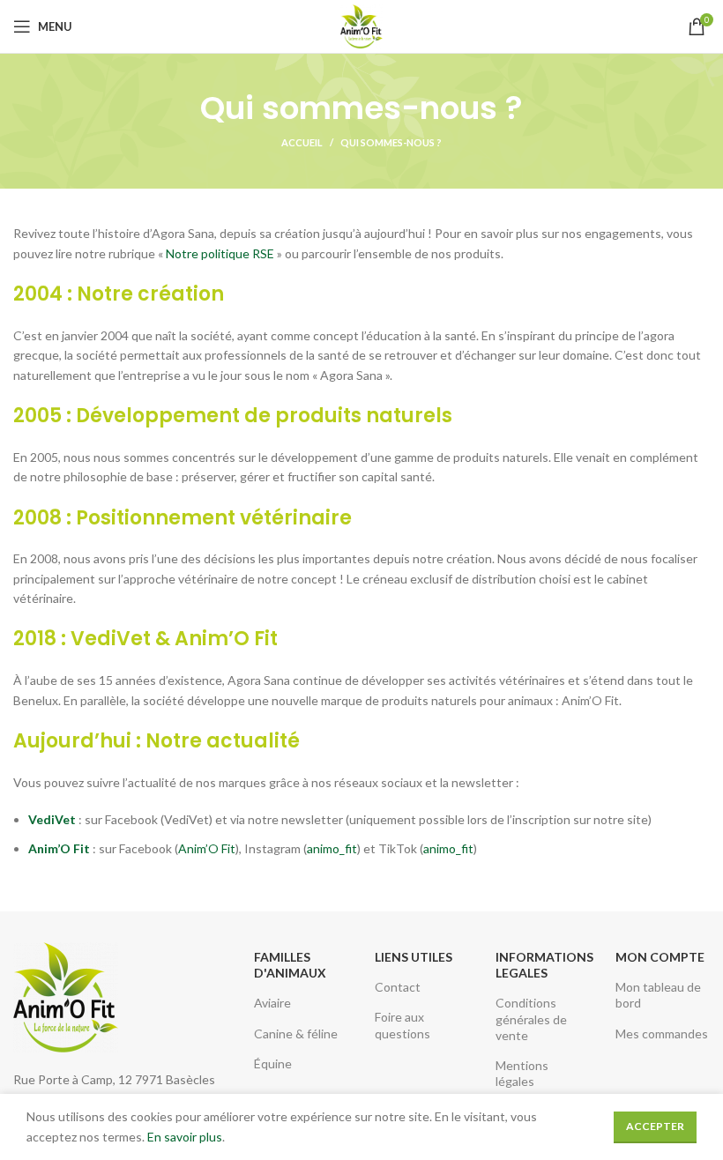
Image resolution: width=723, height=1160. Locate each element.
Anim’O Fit (206, 848)
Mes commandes (661, 1033)
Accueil (302, 142)
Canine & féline (296, 1033)
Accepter (655, 1126)
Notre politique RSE (220, 253)
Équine (273, 1063)
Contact (398, 986)
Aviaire (272, 1002)
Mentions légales (522, 1073)
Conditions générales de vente (531, 1018)
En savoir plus (184, 1136)
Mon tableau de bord (658, 994)
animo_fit (332, 848)
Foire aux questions (402, 1024)
